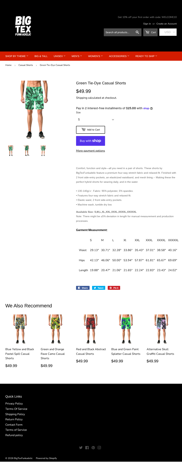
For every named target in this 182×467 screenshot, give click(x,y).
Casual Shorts (25, 65)
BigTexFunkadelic (23, 458)
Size (78, 112)
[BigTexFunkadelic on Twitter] (81, 448)
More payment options (90, 151)
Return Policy (14, 419)
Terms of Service (16, 430)
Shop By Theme (15, 56)
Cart (153, 32)
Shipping (81, 98)
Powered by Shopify (46, 458)
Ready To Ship (145, 56)
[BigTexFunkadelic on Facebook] (87, 448)
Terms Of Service (16, 409)
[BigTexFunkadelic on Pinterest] (93, 448)
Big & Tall (41, 56)
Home (8, 65)
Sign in (147, 23)
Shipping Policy (15, 414)
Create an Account (166, 23)
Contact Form (14, 425)
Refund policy (14, 435)
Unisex (58, 56)
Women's (94, 56)
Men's (76, 56)
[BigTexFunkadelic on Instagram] (99, 448)
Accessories (118, 56)
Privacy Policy (14, 404)
